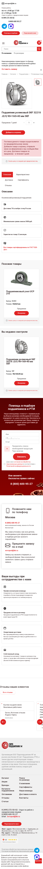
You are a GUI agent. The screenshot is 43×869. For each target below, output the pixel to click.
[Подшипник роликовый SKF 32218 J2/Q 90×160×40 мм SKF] (21, 346)
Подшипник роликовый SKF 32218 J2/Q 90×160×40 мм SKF (20, 361)
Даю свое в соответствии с (20, 464)
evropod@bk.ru (11, 550)
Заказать (21, 457)
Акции (4, 782)
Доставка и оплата (27, 794)
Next (40, 722)
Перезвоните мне (30, 33)
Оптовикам (7, 794)
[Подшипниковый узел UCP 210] (21, 278)
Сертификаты (25, 787)
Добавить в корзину (13, 132)
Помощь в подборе (10, 33)
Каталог (5, 778)
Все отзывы (8, 692)
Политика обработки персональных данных (17, 849)
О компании (24, 783)
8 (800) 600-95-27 (12, 523)
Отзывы (5, 798)
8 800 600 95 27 (15, 21)
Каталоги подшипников (8, 790)
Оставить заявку (9, 69)
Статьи (5, 801)
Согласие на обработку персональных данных (18, 851)
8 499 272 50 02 (8, 18)
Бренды (5, 785)
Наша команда (25, 791)
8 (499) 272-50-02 (10, 810)
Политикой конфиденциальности (18, 466)
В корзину (21, 313)
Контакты (23, 798)
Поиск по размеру (24, 779)
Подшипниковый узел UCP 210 (20, 292)
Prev (3, 722)
